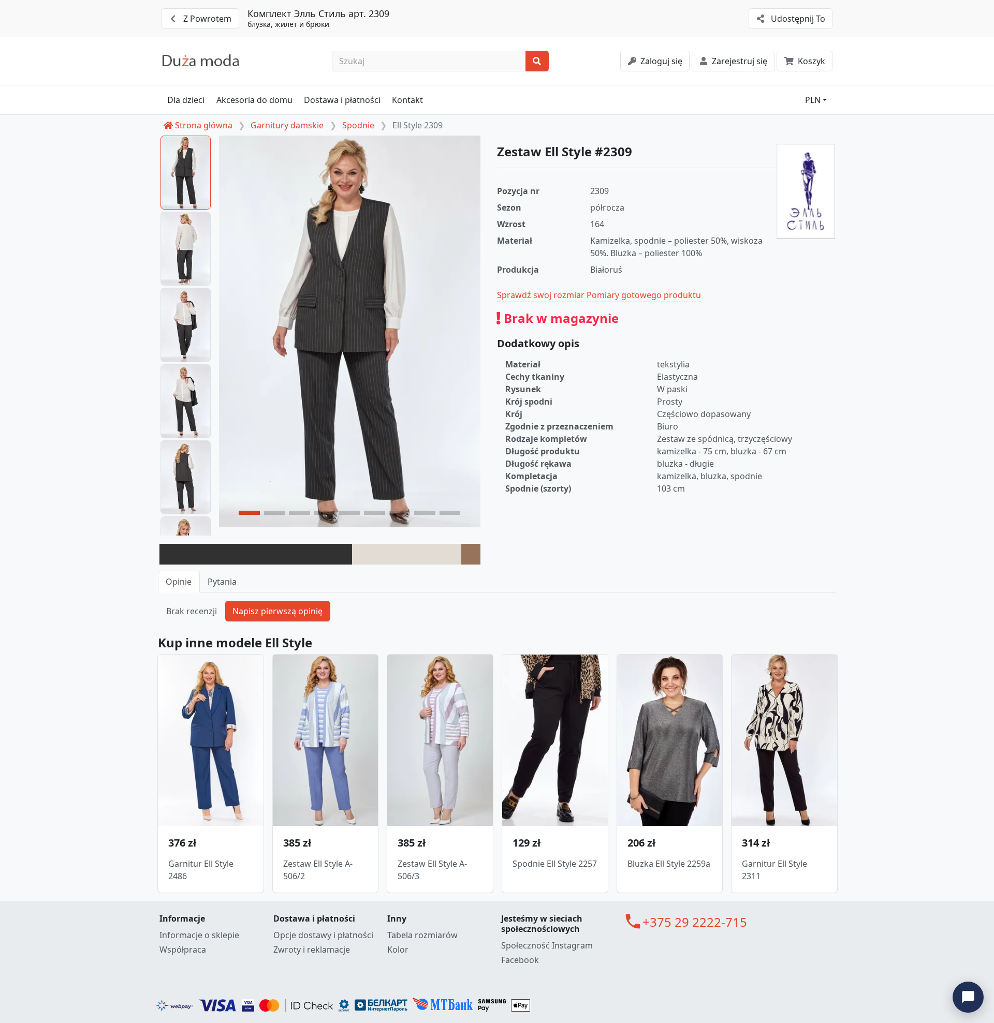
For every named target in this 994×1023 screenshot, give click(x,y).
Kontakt (407, 100)
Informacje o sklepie (199, 935)
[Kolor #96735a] (470, 554)
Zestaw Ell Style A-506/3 (432, 870)
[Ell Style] (806, 191)
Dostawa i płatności (342, 100)
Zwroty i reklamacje (311, 949)
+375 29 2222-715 (694, 921)
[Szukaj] (537, 61)
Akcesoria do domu (254, 100)
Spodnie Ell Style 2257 (555, 863)
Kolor (397, 949)
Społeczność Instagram (547, 945)
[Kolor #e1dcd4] (406, 554)
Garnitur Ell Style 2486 (200, 870)
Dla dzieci (185, 100)
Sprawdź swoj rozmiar (540, 295)
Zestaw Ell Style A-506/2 (318, 870)
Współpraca (182, 949)
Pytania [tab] (222, 581)
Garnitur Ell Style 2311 (774, 870)
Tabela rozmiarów (422, 935)
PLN (813, 100)
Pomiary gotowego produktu (644, 295)
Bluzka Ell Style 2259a (668, 863)
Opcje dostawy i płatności (323, 935)
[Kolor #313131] (255, 554)
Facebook (520, 960)
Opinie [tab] (179, 581)
